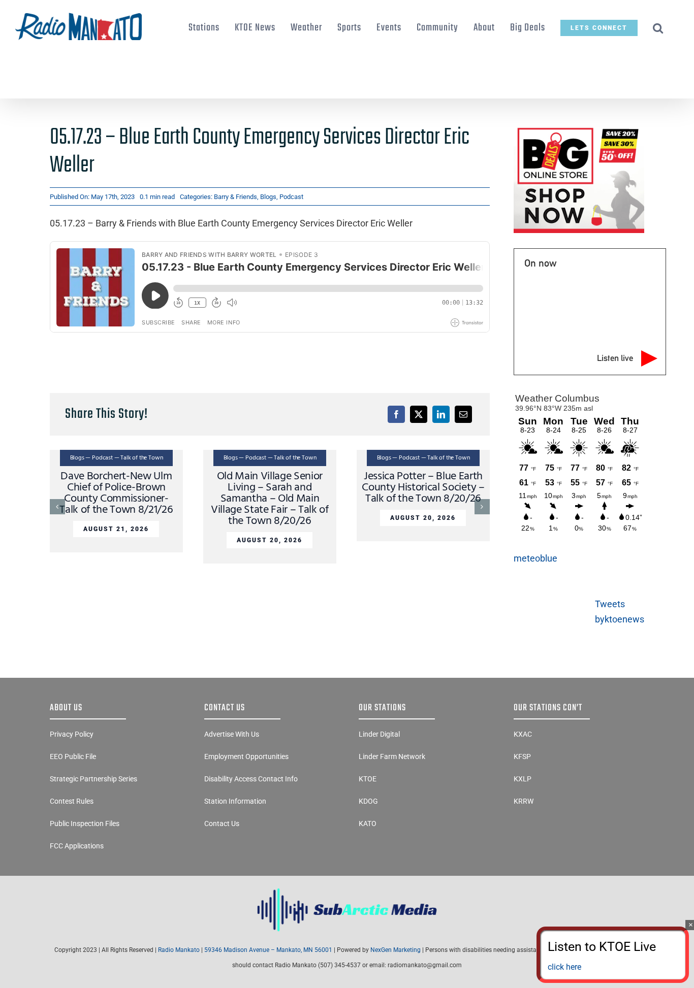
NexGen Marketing (395, 949)
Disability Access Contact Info (251, 779)
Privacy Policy (71, 734)
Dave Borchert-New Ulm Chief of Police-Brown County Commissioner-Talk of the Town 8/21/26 (116, 493)
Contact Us (221, 823)
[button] (658, 28)
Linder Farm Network (392, 756)
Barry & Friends (235, 197)
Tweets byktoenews (619, 611)
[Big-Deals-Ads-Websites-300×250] (579, 128)
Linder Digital (379, 734)
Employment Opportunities (246, 756)
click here (564, 967)
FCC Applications (77, 846)
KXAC (523, 734)
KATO (367, 823)
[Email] (463, 414)
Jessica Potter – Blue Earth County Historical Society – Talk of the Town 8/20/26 (423, 488)
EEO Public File (73, 756)
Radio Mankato (179, 949)
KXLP (522, 779)
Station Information (235, 801)
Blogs (268, 197)
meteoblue (535, 558)
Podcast (291, 197)
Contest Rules (71, 801)
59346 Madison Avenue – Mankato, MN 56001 (268, 949)
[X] (418, 414)
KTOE (367, 779)
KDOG (368, 801)
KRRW (523, 801)
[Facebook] (396, 414)
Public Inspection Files (84, 823)
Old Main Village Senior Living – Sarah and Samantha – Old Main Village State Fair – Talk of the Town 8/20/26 (270, 499)
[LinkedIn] (441, 414)
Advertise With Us (231, 734)
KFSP (522, 756)
